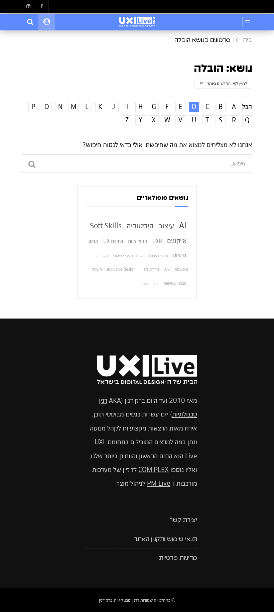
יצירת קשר (183, 520)
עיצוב (166, 225)
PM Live (158, 483)
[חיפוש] (30, 22)
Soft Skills (106, 225)
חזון (156, 284)
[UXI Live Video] (137, 22)
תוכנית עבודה (158, 255)
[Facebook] (41, 6)
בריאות (179, 255)
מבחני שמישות (175, 283)
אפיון (93, 241)
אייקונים (176, 241)
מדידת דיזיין (150, 269)
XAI (167, 269)
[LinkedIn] (28, 6)
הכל (247, 107)
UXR (157, 241)
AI (182, 225)
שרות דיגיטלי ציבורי (128, 255)
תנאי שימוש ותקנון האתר (165, 539)
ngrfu (145, 284)
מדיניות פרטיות (178, 558)
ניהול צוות (137, 241)
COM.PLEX (153, 470)
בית (247, 40)
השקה (97, 269)
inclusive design (121, 269)
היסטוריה (140, 225)
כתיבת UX (113, 241)
